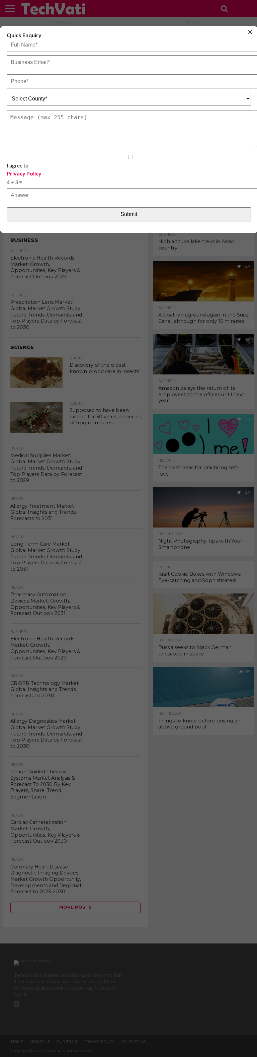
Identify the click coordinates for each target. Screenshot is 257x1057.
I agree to (24, 169)
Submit (128, 214)
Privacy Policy (24, 173)
